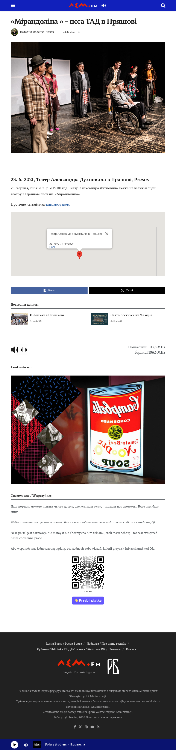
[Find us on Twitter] (80, 727)
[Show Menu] (13, 5)
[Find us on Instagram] (86, 727)
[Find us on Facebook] (75, 727)
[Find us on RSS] (98, 727)
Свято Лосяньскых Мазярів (131, 315)
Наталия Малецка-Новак (37, 31)
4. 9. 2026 (36, 320)
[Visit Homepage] (83, 5)
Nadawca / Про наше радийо (106, 643)
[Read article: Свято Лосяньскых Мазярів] (99, 319)
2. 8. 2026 (116, 320)
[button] (79, 255)
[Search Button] (163, 5)
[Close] (107, 234)
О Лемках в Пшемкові (47, 315)
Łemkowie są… (21, 367)
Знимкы (115, 649)
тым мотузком (58, 204)
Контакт (132, 649)
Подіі (52, 246)
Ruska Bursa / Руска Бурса (64, 643)
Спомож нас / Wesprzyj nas (31, 495)
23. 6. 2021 (69, 31)
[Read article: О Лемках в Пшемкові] (19, 319)
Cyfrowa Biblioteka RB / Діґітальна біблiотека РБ (71, 649)
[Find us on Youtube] (92, 727)
